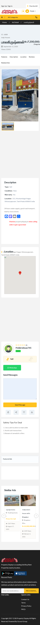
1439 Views (27, 531)
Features (4, 57)
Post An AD (33, 6)
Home (4, 22)
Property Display (23, 618)
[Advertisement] (20, 154)
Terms (23, 603)
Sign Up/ (4, 6)
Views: (6, 49)
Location (23, 57)
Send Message (20, 405)
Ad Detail (15, 22)
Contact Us (25, 599)
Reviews (32, 57)
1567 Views (11, 527)
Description (14, 57)
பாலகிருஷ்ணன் (29, 22)
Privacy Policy (26, 606)
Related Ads (5, 63)
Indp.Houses (5, 37)
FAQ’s (23, 609)
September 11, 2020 (10, 46)
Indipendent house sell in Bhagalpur (28, 513)
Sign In (10, 6)
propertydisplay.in (22, 221)
